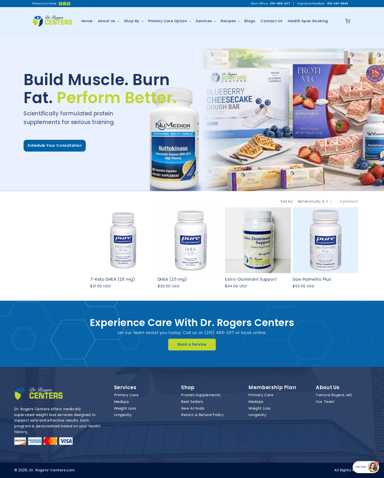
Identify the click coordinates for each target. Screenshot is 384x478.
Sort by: (287, 201)
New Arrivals (192, 408)
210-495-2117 (280, 3)
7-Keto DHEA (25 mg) (112, 279)
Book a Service (192, 344)
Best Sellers (192, 401)
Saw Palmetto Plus (312, 279)
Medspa (121, 401)
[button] (108, 21)
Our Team (325, 401)
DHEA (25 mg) (172, 279)
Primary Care (126, 395)
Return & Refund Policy (202, 414)
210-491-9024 (337, 3)
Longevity (123, 414)
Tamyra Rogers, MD (334, 395)
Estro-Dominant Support (251, 279)
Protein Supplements (200, 395)
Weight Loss (125, 408)
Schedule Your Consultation (55, 145)
